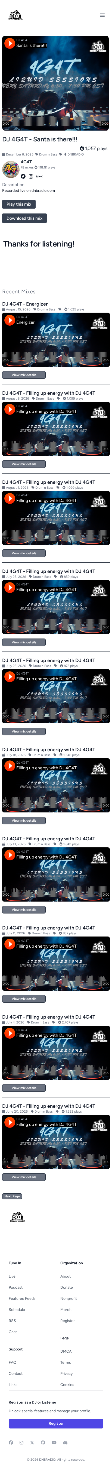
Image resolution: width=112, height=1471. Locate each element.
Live (12, 1276)
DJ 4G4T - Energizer (25, 304)
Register (67, 1320)
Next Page (12, 1196)
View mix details (24, 375)
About (65, 1276)
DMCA (65, 1351)
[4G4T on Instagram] (31, 177)
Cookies (67, 1384)
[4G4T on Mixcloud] (39, 177)
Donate (66, 1287)
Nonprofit (68, 1298)
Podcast (16, 1287)
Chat (13, 1332)
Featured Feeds (22, 1298)
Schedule (17, 1309)
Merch (65, 1309)
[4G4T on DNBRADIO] (11, 169)
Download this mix (24, 218)
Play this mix (19, 204)
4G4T (26, 161)
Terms (65, 1362)
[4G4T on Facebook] (23, 177)
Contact (16, 1373)
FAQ (12, 1362)
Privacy (66, 1373)
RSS (12, 1320)
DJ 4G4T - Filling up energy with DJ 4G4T (48, 393)
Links (13, 1384)
